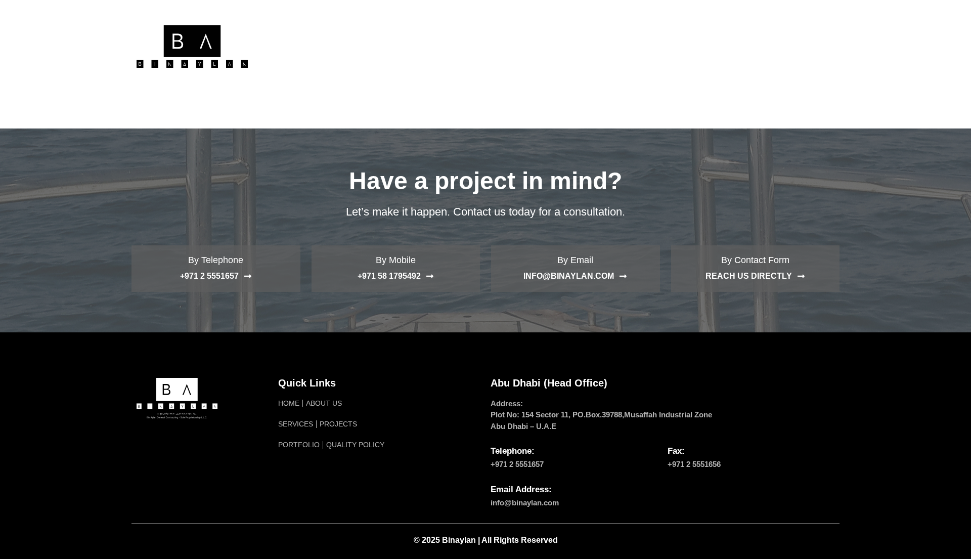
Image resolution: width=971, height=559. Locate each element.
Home (319, 46)
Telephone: (513, 451)
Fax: (676, 451)
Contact (677, 46)
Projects (477, 46)
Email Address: (521, 489)
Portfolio (538, 46)
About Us (368, 46)
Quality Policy (610, 46)
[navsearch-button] (822, 46)
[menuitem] (724, 46)
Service (422, 46)
